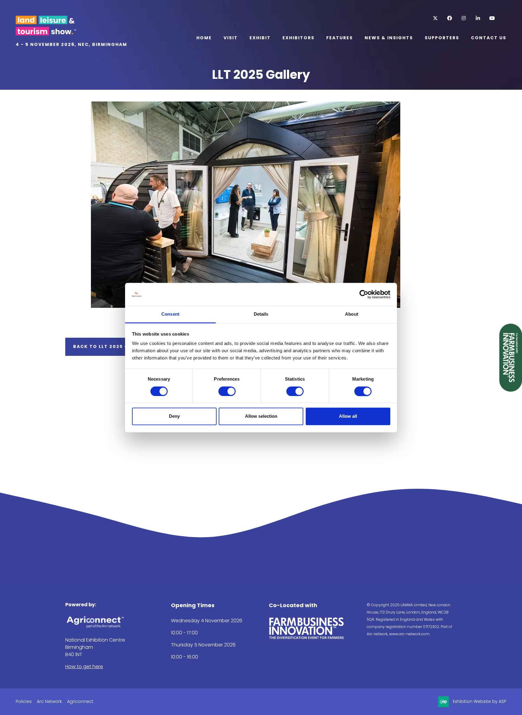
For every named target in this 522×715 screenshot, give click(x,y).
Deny (174, 416)
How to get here (84, 666)
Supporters (442, 38)
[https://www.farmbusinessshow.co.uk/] (306, 637)
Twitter (435, 18)
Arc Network (49, 701)
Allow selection (261, 416)
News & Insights (389, 38)
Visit (231, 38)
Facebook (449, 18)
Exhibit (260, 38)
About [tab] (351, 314)
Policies (24, 701)
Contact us (488, 38)
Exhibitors (298, 38)
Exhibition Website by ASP (479, 701)
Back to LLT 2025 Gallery (110, 346)
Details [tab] (261, 314)
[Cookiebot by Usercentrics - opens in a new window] (363, 294)
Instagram (463, 18)
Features (339, 38)
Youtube (491, 18)
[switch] (227, 391)
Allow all (348, 416)
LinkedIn (477, 18)
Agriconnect (80, 701)
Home (204, 38)
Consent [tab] (170, 314)
